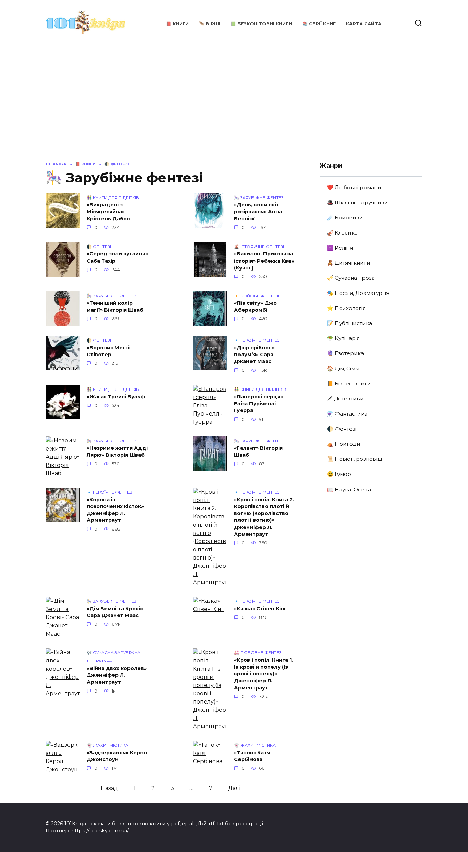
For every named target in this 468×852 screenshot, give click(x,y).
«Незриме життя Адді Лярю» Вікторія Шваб (117, 451)
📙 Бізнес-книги (349, 383)
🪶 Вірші (209, 23)
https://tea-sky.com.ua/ (100, 831)
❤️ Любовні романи (354, 187)
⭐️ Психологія (346, 308)
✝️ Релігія (340, 247)
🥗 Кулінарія (343, 338)
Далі (234, 788)
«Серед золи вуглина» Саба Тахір (117, 257)
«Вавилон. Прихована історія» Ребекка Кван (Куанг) (264, 261)
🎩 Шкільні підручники (357, 202)
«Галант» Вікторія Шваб (258, 451)
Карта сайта (363, 23)
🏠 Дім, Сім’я (343, 368)
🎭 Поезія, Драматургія (358, 293)
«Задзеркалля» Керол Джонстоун (117, 756)
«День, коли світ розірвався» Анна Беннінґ (258, 212)
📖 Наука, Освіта (349, 489)
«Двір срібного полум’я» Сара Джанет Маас (254, 354)
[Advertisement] (234, 93)
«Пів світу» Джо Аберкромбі (255, 306)
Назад (109, 788)
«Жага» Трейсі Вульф (116, 397)
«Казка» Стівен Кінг (260, 608)
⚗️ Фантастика (347, 413)
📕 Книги (177, 23)
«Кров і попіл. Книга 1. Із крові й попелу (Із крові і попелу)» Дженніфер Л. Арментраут (263, 674)
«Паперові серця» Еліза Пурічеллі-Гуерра (258, 403)
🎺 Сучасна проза (351, 278)
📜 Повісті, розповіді (354, 459)
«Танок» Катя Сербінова (252, 756)
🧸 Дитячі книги (348, 263)
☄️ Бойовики (345, 217)
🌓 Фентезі (341, 428)
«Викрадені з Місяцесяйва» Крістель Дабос (108, 212)
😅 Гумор (339, 474)
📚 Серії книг (319, 23)
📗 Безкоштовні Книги (261, 23)
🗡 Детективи (345, 398)
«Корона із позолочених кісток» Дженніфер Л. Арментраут (115, 509)
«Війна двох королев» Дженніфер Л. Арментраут (117, 675)
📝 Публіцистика (349, 323)
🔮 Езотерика (345, 353)
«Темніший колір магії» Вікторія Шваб (115, 306)
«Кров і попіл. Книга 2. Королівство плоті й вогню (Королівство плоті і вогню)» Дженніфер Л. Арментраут (264, 516)
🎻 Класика (342, 232)
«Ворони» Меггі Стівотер (108, 351)
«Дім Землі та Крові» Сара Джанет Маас (115, 612)
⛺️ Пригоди (343, 444)
